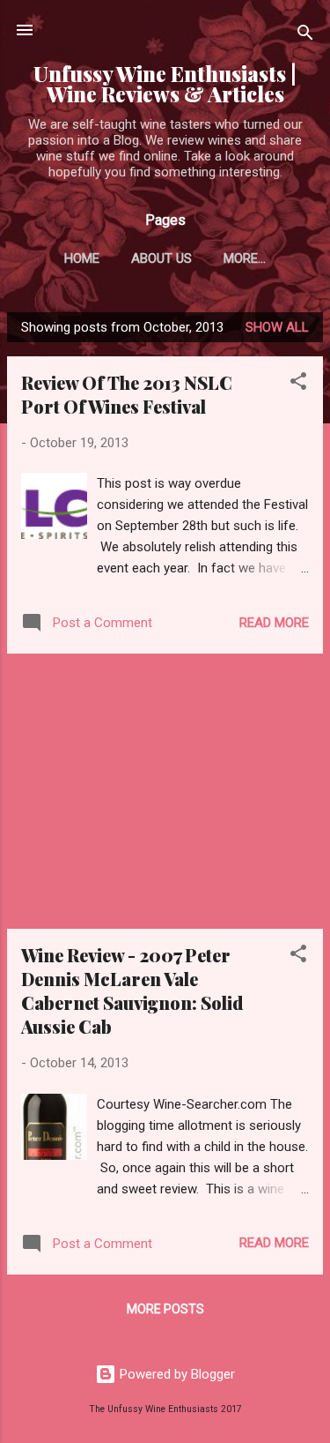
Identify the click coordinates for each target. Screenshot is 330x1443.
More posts (165, 1309)
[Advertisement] (165, 791)
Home (81, 258)
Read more (274, 623)
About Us (161, 258)
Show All (277, 327)
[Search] (305, 36)
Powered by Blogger (175, 1374)
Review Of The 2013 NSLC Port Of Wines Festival (126, 394)
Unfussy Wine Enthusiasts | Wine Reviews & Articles (165, 84)
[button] (298, 384)
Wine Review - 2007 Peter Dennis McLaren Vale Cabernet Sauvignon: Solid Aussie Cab (132, 990)
